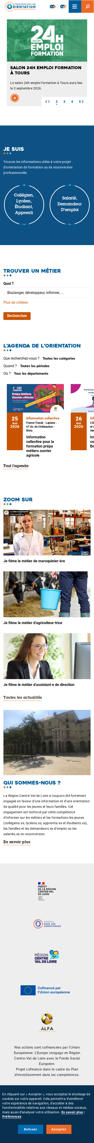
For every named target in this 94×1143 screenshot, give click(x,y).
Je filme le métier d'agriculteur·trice (32, 623)
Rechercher (17, 316)
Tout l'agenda (16, 466)
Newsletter (53, 6)
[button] (46, 101)
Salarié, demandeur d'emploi (69, 204)
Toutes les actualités (22, 698)
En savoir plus (16, 842)
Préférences (11, 1116)
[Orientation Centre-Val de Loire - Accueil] (18, 6)
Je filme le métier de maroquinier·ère (34, 561)
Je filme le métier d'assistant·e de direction (38, 685)
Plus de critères (15, 302)
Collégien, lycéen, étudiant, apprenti (24, 204)
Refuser (30, 1129)
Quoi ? (8, 283)
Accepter (59, 1129)
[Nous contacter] (63, 6)
